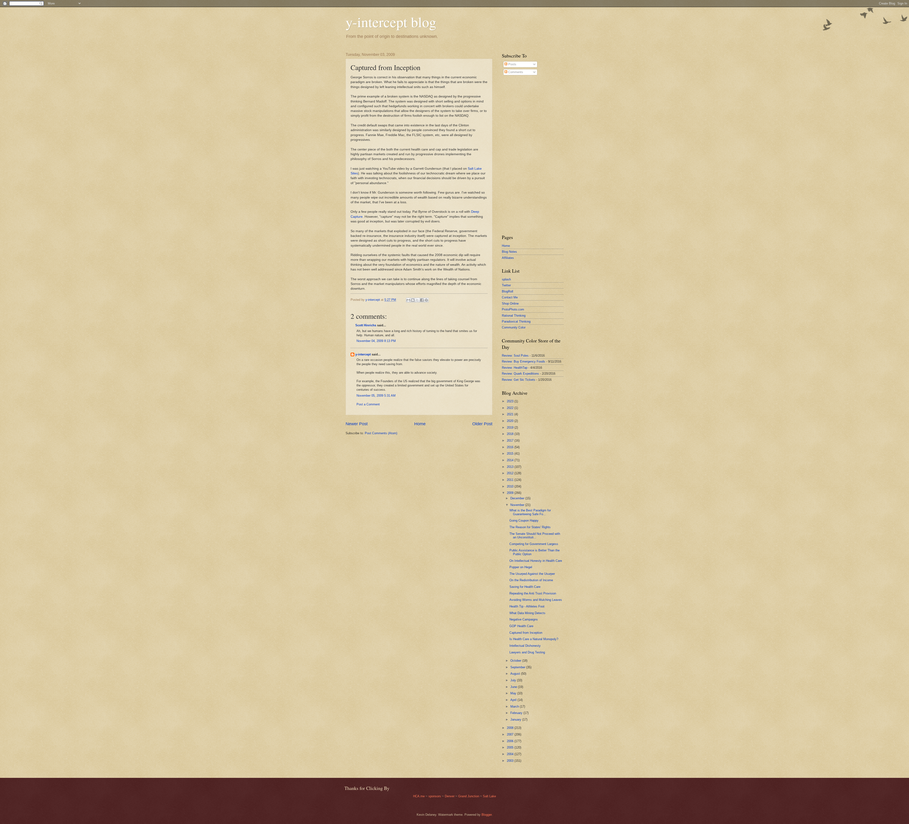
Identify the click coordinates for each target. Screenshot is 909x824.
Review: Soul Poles (515, 355)
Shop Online (510, 303)
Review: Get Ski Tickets (518, 379)
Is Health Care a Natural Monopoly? (533, 639)
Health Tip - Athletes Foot (526, 606)
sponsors (435, 796)
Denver (450, 796)
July (513, 680)
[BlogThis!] (412, 300)
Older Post (482, 423)
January (516, 719)
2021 (510, 414)
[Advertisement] (516, 155)
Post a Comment (368, 404)
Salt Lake (489, 796)
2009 (510, 493)
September (518, 667)
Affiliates (508, 258)
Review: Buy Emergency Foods (523, 361)
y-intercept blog (391, 21)
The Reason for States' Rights (530, 527)
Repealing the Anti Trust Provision (532, 593)
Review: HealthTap (514, 367)
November (517, 505)
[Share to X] (417, 300)
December (517, 498)
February (516, 713)
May (513, 693)
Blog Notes (509, 251)
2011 (510, 480)
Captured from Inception (525, 632)
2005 (510, 747)
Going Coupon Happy (524, 520)
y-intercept (363, 354)
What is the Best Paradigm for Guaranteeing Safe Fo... (530, 512)
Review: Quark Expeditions (520, 373)
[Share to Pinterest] (426, 300)
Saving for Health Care (524, 587)
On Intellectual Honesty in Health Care (535, 561)
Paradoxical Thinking (516, 321)
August (515, 673)
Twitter (506, 285)
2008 (510, 728)
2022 (510, 408)
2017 (510, 440)
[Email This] (408, 300)
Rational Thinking (514, 315)
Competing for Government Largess (533, 544)
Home (420, 423)
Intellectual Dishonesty (525, 645)
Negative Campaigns (523, 619)
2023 (510, 401)
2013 (510, 467)
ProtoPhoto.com (513, 309)
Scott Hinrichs (365, 325)
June (514, 687)
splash (506, 279)
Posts (511, 64)
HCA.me (419, 796)
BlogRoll (507, 291)
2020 (510, 421)
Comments (515, 72)
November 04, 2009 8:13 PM (376, 341)
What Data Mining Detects (527, 613)
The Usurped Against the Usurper (532, 574)
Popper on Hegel (520, 567)
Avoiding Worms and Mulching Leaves (535, 600)
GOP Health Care (521, 626)
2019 (510, 427)
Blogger (486, 814)
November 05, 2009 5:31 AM (376, 395)
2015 (510, 453)
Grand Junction (468, 796)
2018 (510, 434)
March (515, 706)
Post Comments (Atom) (381, 433)
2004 (510, 754)
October (516, 660)
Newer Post (357, 423)
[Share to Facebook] (421, 300)
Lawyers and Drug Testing (527, 652)
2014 (510, 460)
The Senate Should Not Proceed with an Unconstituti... (534, 535)
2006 (510, 741)
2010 (510, 486)
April (513, 700)
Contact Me (510, 297)
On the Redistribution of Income (531, 580)
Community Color (514, 327)
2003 (510, 760)
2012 (510, 473)
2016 (510, 447)
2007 (510, 734)
